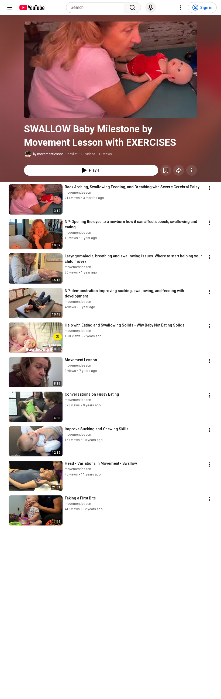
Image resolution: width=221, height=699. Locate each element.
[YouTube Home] (31, 7)
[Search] (132, 7)
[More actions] (191, 170)
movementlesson (78, 192)
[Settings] (180, 7)
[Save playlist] (165, 170)
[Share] (178, 170)
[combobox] (97, 7)
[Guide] (9, 7)
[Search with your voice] (150, 7)
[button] (110, 70)
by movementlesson (48, 154)
